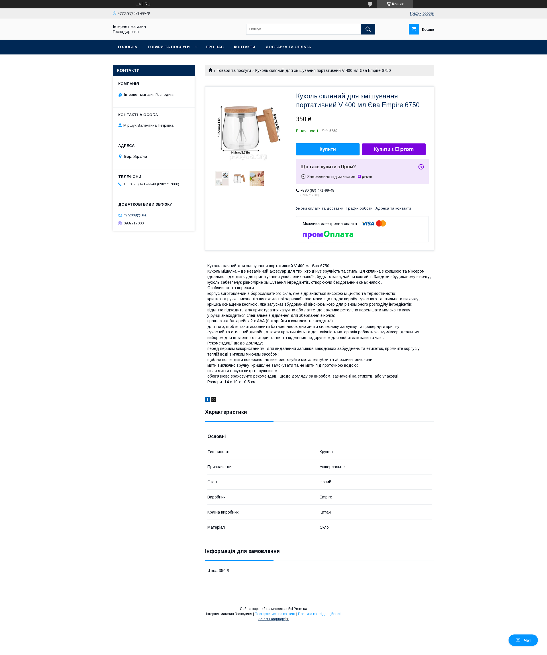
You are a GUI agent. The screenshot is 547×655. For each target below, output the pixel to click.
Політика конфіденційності (319, 614)
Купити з (384, 149)
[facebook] (207, 400)
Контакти (244, 47)
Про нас (215, 47)
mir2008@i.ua (135, 215)
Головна (127, 47)
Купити (328, 149)
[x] (213, 400)
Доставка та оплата (288, 47)
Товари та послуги (168, 47)
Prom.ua (300, 609)
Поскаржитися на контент (275, 614)
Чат (527, 640)
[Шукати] (368, 29)
